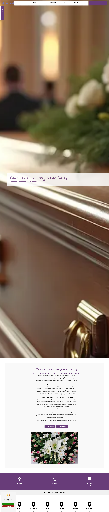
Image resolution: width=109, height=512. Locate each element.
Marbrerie (43, 3)
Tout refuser (8, 506)
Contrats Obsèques (76, 3)
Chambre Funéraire (34, 3)
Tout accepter (8, 503)
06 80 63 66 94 (50, 485)
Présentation (24, 3)
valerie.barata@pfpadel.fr (89, 485)
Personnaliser (8, 508)
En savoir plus (51, 426)
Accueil (17, 3)
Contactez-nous (62, 426)
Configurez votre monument (98, 3)
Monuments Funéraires (53, 3)
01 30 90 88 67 (58, 485)
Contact (85, 3)
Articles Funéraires (65, 3)
